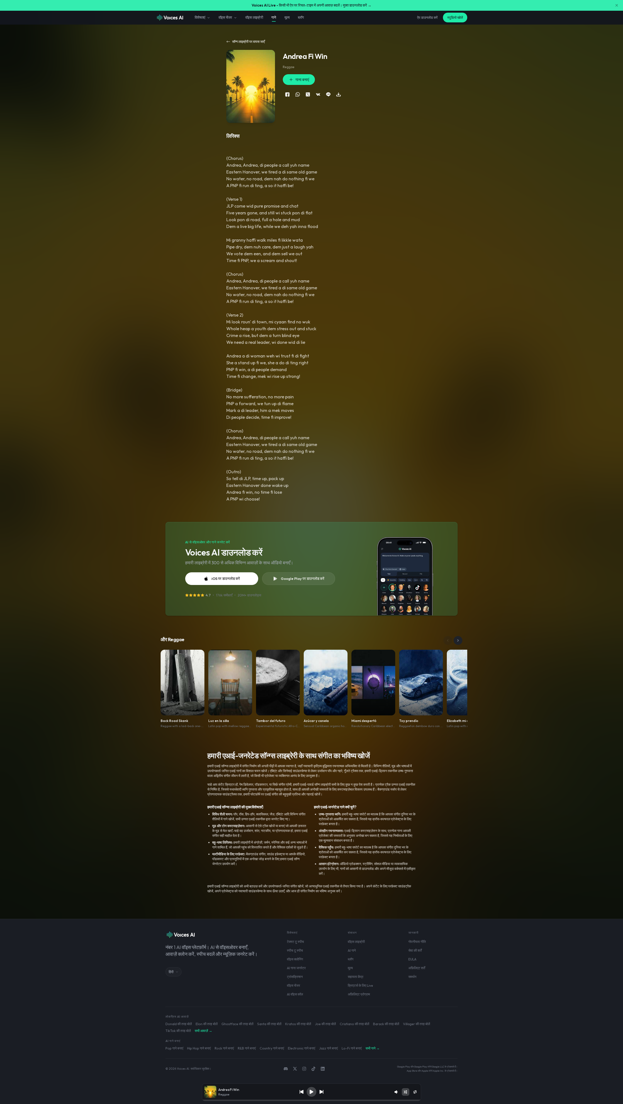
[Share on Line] (328, 94)
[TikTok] (313, 1069)
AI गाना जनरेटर (296, 968)
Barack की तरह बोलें (386, 1024)
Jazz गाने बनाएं (328, 1048)
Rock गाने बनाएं (224, 1048)
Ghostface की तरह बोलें (237, 1024)
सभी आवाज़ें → (203, 1031)
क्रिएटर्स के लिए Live (360, 985)
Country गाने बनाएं (272, 1048)
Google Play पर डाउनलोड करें (302, 578)
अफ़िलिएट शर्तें (416, 968)
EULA (412, 959)
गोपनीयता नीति (417, 942)
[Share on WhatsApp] (297, 94)
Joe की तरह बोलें (325, 1024)
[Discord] (286, 1069)
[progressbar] (311, 1100)
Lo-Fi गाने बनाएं (352, 1048)
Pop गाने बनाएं (174, 1048)
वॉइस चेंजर (225, 17)
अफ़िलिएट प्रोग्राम (359, 994)
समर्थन (412, 977)
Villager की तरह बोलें (416, 1024)
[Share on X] (307, 94)
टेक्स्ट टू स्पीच (295, 942)
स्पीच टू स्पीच (295, 950)
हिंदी (171, 972)
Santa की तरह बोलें (269, 1024)
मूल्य (287, 17)
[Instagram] (304, 1069)
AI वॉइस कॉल (295, 994)
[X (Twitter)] (295, 1069)
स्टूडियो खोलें (455, 17)
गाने (273, 17)
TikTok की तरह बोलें (178, 1031)
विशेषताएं (200, 17)
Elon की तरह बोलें (207, 1024)
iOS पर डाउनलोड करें (225, 578)
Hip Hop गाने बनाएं (199, 1048)
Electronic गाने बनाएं (301, 1048)
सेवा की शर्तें (415, 950)
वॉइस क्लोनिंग (295, 959)
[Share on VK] (318, 94)
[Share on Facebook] (287, 94)
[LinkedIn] (323, 1069)
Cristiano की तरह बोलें (354, 1024)
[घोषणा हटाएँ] (616, 5)
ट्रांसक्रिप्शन (295, 977)
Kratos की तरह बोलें (298, 1024)
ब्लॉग (301, 17)
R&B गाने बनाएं (247, 1048)
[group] (311, 1100)
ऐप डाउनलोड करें (427, 17)
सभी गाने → (373, 1048)
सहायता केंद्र (355, 977)
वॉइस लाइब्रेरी (254, 17)
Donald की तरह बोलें (178, 1024)
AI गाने (352, 950)
